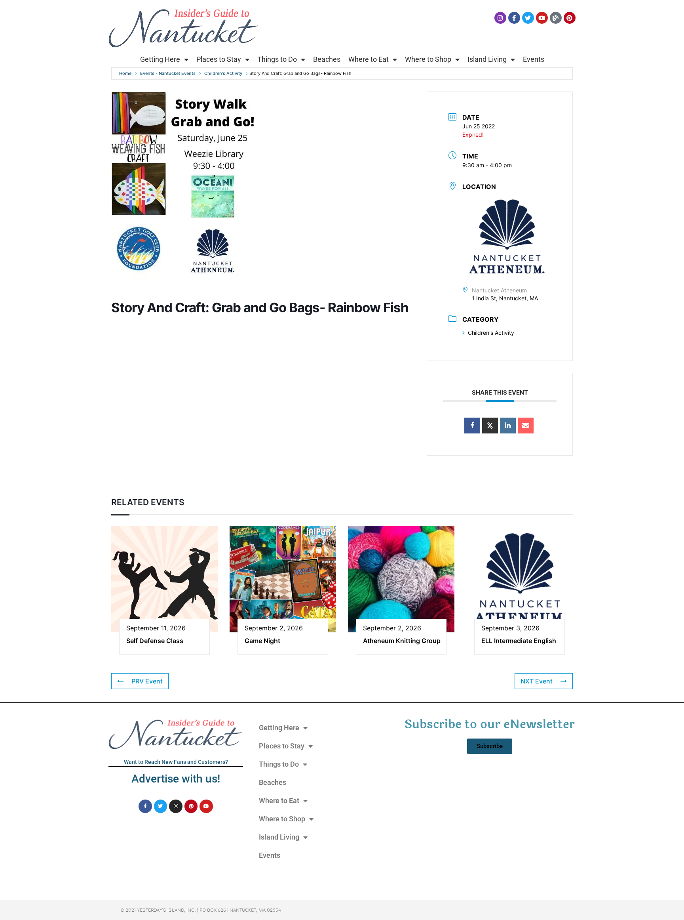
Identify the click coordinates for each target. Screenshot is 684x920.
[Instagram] (500, 18)
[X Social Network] (490, 425)
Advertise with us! (175, 778)
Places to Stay (218, 59)
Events (533, 59)
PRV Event (147, 681)
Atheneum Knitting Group (402, 641)
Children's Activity (223, 73)
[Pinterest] (570, 18)
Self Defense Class (154, 641)
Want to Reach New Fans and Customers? (176, 762)
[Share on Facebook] (472, 425)
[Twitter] (528, 18)
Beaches (326, 59)
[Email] (526, 425)
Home (125, 73)
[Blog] (556, 18)
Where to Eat (368, 59)
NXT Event (537, 681)
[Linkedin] (508, 425)
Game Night (262, 641)
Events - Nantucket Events (168, 73)
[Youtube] (542, 18)
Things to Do (277, 59)
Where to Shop (428, 59)
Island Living (487, 59)
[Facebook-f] (514, 18)
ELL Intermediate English (518, 641)
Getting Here (160, 59)
